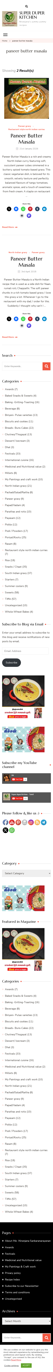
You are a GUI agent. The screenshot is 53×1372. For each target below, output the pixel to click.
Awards (9, 389)
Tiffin (8, 599)
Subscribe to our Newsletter (22, 1286)
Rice (7, 560)
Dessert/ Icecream (15, 441)
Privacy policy (13, 1273)
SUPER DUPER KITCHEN (32, 15)
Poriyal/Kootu (13, 537)
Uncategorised (13, 1299)
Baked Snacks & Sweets (19, 395)
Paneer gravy (24, 126)
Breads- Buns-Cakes (16, 428)
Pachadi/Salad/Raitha (17, 492)
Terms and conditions (17, 1292)
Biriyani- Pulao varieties (18, 415)
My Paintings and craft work (21, 479)
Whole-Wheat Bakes (17, 611)
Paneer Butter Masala (27, 139)
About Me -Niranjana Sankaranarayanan (28, 1241)
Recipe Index (12, 1279)
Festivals (10, 453)
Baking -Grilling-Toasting (19, 402)
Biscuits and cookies (16, 421)
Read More (8, 227)
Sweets (9, 592)
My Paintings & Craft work (20, 1266)
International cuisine (16, 460)
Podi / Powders (14, 531)
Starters (10, 579)
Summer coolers (14, 586)
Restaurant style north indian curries (26, 129)
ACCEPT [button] (26, 1365)
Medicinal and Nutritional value (23, 466)
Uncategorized (13, 605)
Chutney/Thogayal (16, 434)
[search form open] (26, 6)
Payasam (10, 518)
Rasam (9, 543)
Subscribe (11, 662)
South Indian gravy (16, 573)
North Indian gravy (18, 253)
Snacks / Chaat (13, 566)
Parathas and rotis (15, 511)
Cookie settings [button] (11, 1365)
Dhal (7, 447)
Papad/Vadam (13, 505)
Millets (9, 473)
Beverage (10, 408)
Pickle (8, 524)
